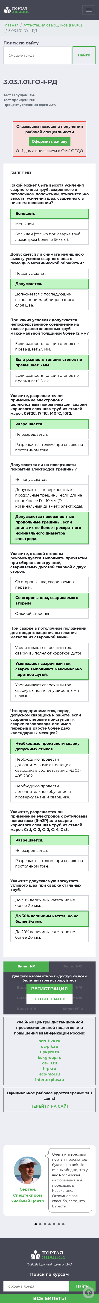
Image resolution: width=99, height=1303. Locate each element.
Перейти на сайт (49, 1106)
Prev (9, 1180)
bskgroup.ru (49, 1057)
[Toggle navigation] (88, 10)
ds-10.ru (49, 1063)
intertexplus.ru (49, 1080)
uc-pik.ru (49, 1046)
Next (89, 1180)
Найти (84, 55)
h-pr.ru (49, 1068)
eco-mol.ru (49, 1074)
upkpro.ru (49, 1052)
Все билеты (49, 1298)
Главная (11, 25)
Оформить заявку (49, 141)
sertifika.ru (49, 1041)
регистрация (49, 988)
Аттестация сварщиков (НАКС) (52, 25)
